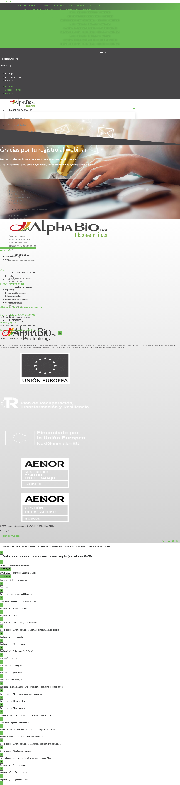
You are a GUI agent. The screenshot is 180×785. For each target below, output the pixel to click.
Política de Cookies (171, 541)
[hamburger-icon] (134, 108)
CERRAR (5, 569)
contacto (9, 81)
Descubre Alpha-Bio (20, 110)
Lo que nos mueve (16, 118)
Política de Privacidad (10, 536)
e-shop (9, 73)
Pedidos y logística (8, 322)
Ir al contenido (6, 2)
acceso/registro (13, 77)
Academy (16, 320)
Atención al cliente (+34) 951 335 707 (17, 315)
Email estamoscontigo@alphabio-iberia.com (20, 330)
